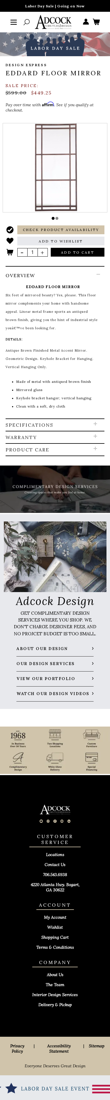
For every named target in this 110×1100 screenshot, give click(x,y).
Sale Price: (22, 85)
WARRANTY (21, 437)
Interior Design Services (55, 994)
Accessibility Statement (59, 1048)
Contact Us (55, 864)
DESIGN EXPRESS (26, 65)
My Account (55, 917)
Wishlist (55, 927)
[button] (53, 218)
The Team (55, 984)
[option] (55, 167)
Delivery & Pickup (55, 1004)
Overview (20, 275)
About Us (55, 974)
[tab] (55, 343)
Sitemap (96, 1046)
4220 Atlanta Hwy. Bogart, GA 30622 (55, 887)
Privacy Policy (17, 1048)
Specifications (29, 425)
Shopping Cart (55, 937)
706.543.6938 (55, 874)
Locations (55, 854)
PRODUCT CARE (27, 450)
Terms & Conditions (55, 947)
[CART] (96, 22)
